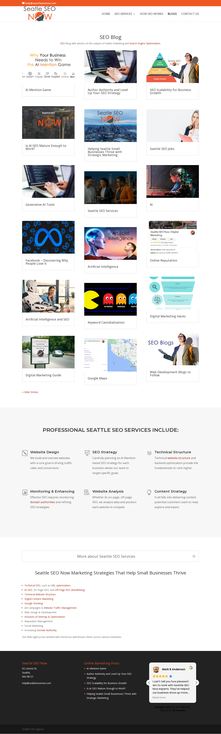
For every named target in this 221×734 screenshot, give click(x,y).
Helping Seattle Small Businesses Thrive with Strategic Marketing (105, 152)
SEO (62, 43)
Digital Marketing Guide (43, 375)
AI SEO (28, 590)
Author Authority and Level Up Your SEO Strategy (108, 91)
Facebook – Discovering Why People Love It (47, 262)
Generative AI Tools (40, 204)
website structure (178, 458)
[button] (196, 682)
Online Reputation (163, 260)
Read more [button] (159, 697)
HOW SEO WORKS (151, 14)
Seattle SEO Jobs (162, 149)
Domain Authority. (47, 630)
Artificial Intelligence (103, 266)
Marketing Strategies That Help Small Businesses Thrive (128, 573)
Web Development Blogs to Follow (170, 373)
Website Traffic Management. (60, 607)
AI (151, 204)
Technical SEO (32, 585)
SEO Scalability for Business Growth (170, 91)
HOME (106, 14)
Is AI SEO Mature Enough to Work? (46, 147)
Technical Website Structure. (40, 594)
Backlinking (78, 590)
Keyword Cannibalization (106, 322)
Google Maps (97, 378)
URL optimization (60, 585)
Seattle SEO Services (103, 211)
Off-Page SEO (62, 590)
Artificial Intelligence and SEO (47, 319)
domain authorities (42, 502)
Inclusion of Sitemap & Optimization (45, 616)
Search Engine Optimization (144, 43)
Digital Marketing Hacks (168, 316)
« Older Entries (30, 392)
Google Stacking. (34, 603)
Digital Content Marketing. (39, 598)
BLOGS (172, 14)
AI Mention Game (38, 90)
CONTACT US (190, 14)
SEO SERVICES (123, 14)
